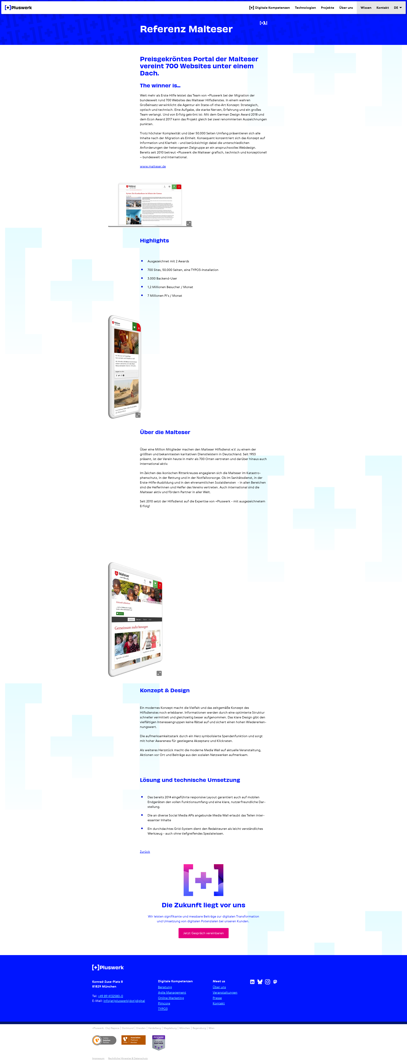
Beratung (165, 987)
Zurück (145, 851)
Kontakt (219, 1003)
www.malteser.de (153, 166)
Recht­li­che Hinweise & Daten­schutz (128, 1058)
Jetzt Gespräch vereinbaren (203, 933)
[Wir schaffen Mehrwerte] (18, 7)
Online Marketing (171, 998)
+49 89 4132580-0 (110, 996)
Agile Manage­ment (172, 992)
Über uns (219, 987)
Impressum (98, 1058)
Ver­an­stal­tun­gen (225, 992)
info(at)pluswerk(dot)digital (124, 1001)
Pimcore (164, 1003)
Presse (217, 998)
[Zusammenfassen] (263, 23)
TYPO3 (163, 1009)
